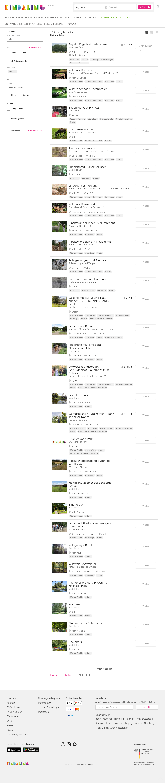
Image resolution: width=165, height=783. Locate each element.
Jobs (9, 721)
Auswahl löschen (36, 47)
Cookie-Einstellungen (49, 707)
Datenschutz (44, 703)
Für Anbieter (13, 716)
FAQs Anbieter (14, 712)
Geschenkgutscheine (49, 24)
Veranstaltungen (85, 17)
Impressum (43, 712)
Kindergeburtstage (57, 17)
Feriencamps (32, 17)
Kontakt (11, 703)
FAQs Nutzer (13, 707)
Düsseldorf (147, 719)
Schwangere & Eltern (18, 24)
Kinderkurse (12, 17)
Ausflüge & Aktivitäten (114, 17)
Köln (138, 719)
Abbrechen (15, 131)
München (107, 719)
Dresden (138, 723)
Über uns (11, 698)
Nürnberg (149, 723)
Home (54, 675)
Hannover (118, 723)
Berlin (98, 719)
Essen (109, 723)
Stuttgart (99, 723)
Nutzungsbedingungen (49, 698)
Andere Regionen (119, 728)
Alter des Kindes (13, 35)
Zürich (105, 728)
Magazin (73, 24)
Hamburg (119, 719)
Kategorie (11, 68)
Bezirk (9, 83)
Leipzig (128, 723)
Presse (10, 725)
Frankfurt (129, 719)
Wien (98, 728)
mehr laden (104, 668)
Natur (68, 675)
